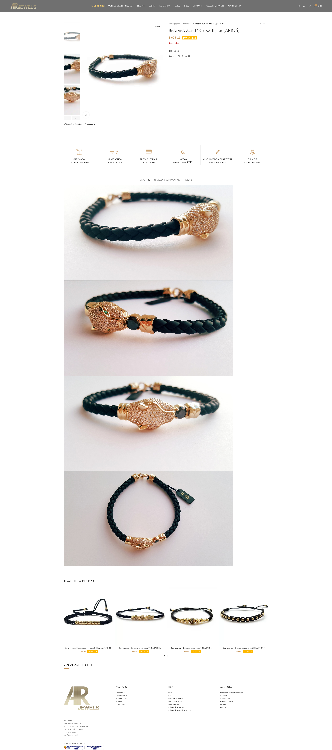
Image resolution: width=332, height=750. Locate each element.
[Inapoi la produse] (263, 23)
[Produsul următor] (266, 23)
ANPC (170, 692)
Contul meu (225, 698)
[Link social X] (179, 56)
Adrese (223, 704)
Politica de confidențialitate (179, 710)
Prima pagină (174, 24)
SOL (170, 695)
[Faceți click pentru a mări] (86, 115)
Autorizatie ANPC (175, 701)
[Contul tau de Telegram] (189, 56)
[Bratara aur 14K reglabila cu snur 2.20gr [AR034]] (243, 616)
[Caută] (304, 5)
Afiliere (119, 701)
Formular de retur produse (231, 692)
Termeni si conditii (176, 698)
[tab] (145, 179)
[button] (67, 118)
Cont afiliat (120, 704)
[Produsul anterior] (260, 23)
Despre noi (120, 692)
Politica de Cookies (176, 707)
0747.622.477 (69, 720)
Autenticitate (173, 704)
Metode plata (121, 698)
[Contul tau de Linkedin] (185, 56)
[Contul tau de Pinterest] (182, 56)
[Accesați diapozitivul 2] (167, 655)
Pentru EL (187, 24)
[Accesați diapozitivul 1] (164, 655)
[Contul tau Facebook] (175, 56)
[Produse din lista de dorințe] (309, 5)
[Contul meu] (298, 5)
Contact (223, 695)
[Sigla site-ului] (23, 6)
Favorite (223, 707)
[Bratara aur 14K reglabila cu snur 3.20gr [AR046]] (140, 616)
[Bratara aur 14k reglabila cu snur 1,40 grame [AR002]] (88, 616)
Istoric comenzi (226, 701)
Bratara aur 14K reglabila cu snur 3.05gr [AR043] (192, 648)
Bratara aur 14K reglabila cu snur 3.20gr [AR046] (140, 648)
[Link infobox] (79, 155)
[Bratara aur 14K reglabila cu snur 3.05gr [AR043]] (192, 616)
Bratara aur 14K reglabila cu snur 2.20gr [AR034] (244, 648)
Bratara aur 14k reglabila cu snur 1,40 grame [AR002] (88, 648)
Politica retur (121, 695)
